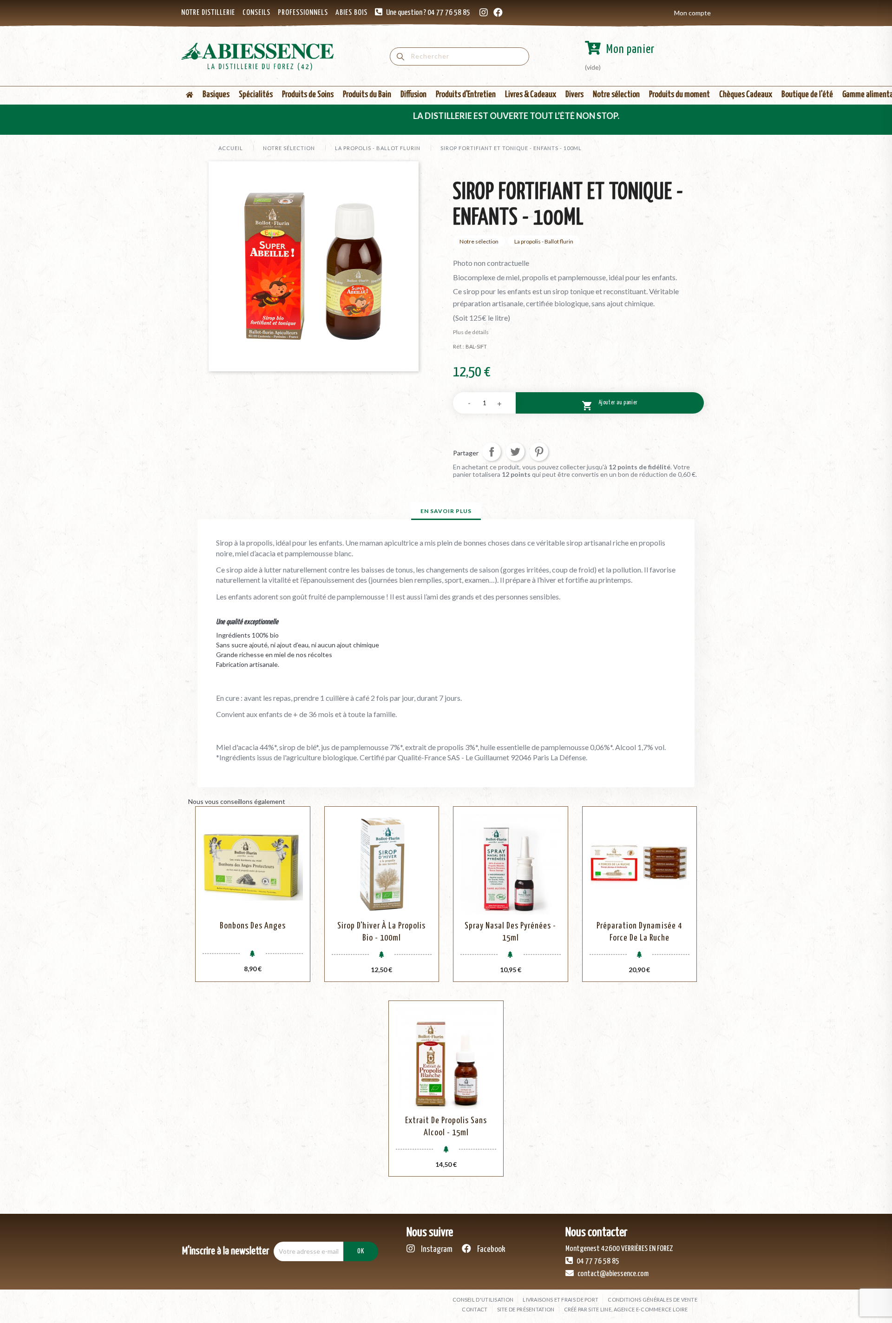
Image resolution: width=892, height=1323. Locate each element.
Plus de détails (471, 332)
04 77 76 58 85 (597, 1261)
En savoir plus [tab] (446, 510)
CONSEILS (256, 13)
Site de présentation (526, 1309)
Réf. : (458, 346)
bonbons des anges (253, 925)
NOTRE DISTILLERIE (208, 13)
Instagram (436, 1249)
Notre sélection (478, 241)
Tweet (515, 451)
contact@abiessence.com (612, 1274)
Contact (474, 1309)
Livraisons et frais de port (560, 1300)
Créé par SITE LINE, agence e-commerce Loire (626, 1309)
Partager (491, 451)
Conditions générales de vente (652, 1300)
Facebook (490, 1249)
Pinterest (539, 451)
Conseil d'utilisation (483, 1300)
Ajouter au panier (610, 406)
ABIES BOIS (351, 13)
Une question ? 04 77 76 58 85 (428, 13)
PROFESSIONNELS (303, 13)
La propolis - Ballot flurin (543, 241)
